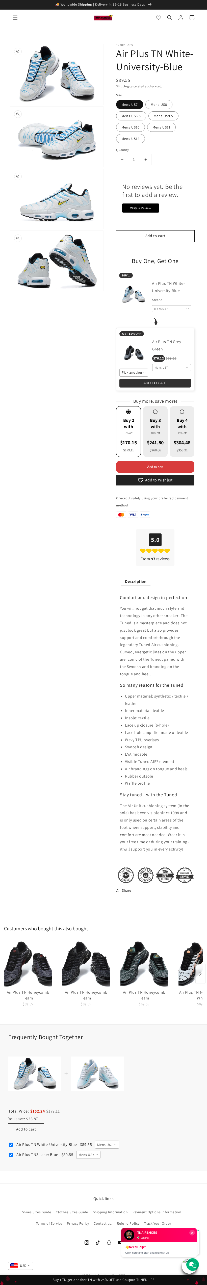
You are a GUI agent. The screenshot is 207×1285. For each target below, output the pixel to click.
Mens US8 (159, 104)
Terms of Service (49, 1223)
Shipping (122, 86)
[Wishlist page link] (158, 17)
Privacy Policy (78, 1223)
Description (136, 581)
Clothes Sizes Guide (72, 1212)
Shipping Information (110, 1212)
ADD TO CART (155, 383)
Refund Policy (128, 1223)
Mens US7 (129, 104)
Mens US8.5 (131, 116)
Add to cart (155, 467)
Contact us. (103, 1223)
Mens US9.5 (163, 116)
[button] (15, 17)
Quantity (122, 150)
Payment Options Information (157, 1212)
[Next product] (200, 974)
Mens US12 (130, 138)
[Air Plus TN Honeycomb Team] (28, 964)
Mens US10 (130, 127)
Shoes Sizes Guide (36, 1212)
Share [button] (126, 890)
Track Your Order (157, 1223)
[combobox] (171, 308)
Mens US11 (161, 127)
